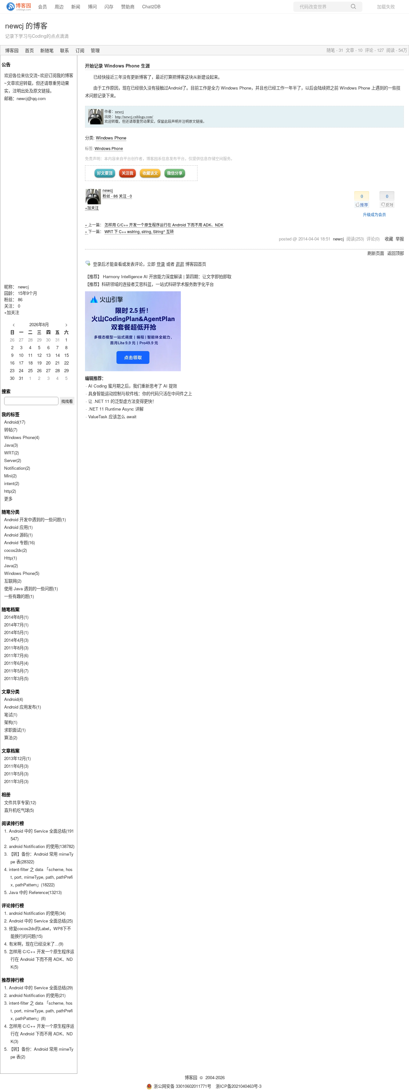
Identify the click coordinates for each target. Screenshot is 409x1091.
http (10, 491)
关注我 (127, 173)
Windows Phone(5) (21, 573)
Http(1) (10, 558)
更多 (8, 499)
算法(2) (10, 737)
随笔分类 (10, 511)
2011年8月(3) (16, 648)
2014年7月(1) (16, 625)
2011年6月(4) (16, 663)
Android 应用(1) (18, 527)
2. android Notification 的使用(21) (35, 995)
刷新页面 (375, 253)
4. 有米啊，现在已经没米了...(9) (33, 944)
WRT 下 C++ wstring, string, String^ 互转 (139, 231)
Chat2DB (151, 6)
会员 (42, 6)
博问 (92, 6)
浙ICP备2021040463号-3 (238, 1086)
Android (14, 422)
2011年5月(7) (16, 671)
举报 (400, 239)
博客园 (12, 50)
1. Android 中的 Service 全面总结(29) (38, 988)
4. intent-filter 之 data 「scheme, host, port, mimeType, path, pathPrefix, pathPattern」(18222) (38, 877)
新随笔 (47, 50)
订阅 (79, 50)
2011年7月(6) (16, 655)
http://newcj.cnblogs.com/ (134, 117)
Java (11, 445)
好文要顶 (104, 173)
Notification (17, 468)
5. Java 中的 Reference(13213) (33, 892)
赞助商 (128, 6)
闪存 (108, 6)
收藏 (389, 239)
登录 (161, 264)
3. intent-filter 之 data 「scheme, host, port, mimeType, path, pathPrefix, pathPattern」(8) (38, 1010)
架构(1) (10, 722)
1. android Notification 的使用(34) (35, 913)
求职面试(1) (15, 730)
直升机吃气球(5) (19, 810)
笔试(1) (10, 714)
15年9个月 (27, 293)
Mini (10, 476)
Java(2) (11, 565)
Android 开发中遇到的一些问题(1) (35, 519)
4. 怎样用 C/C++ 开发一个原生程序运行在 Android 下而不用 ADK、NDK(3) (39, 1033)
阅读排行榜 (13, 823)
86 (20, 299)
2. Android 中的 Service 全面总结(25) (38, 921)
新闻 (75, 6)
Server (12, 460)
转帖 (10, 430)
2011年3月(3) (16, 781)
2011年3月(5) (16, 678)
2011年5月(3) (16, 774)
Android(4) (13, 699)
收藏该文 (150, 173)
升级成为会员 (374, 214)
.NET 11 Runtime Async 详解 (115, 409)
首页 (29, 50)
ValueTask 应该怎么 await (112, 416)
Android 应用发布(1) (22, 707)
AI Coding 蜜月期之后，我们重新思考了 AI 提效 (132, 386)
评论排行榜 (13, 905)
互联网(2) (12, 581)
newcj (119, 112)
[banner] (16, 6)
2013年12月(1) (17, 758)
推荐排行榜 (13, 980)
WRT (11, 453)
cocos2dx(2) (15, 550)
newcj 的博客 (26, 25)
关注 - (125, 196)
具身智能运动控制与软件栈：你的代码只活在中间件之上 (140, 393)
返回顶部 (395, 253)
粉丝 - (110, 196)
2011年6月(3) (16, 766)
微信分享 (174, 173)
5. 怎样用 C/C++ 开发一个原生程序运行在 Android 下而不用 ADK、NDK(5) (39, 959)
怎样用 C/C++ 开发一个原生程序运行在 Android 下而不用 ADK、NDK (163, 224)
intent (11, 483)
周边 (59, 6)
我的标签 (10, 414)
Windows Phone (111, 138)
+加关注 (92, 207)
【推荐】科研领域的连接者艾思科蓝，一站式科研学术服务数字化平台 (149, 284)
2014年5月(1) (16, 632)
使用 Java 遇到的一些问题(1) (31, 588)
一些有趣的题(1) (19, 596)
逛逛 (180, 264)
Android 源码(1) (18, 535)
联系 (64, 50)
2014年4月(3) (16, 640)
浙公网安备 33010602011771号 (182, 1086)
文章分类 (10, 691)
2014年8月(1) (16, 617)
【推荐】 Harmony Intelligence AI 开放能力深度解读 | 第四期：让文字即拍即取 (158, 276)
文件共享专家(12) (20, 802)
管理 (95, 50)
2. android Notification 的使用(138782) (39, 846)
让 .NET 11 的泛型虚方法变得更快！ (122, 401)
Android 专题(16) (19, 542)
